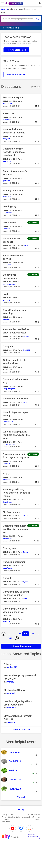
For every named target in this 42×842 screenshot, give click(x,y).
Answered (33, 222)
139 (32, 633)
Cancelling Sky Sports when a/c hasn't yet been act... (15, 612)
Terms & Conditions (33, 815)
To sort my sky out (13, 97)
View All (21, 797)
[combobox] (19, 19)
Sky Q (6, 473)
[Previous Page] (3, 633)
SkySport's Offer (13, 690)
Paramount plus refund (15, 398)
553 (10, 638)
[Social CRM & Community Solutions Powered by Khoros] (34, 836)
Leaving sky (9, 206)
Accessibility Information (31, 817)
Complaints (6, 819)
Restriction (9, 113)
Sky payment (10, 548)
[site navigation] (2, 3)
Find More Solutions (21, 729)
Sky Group (6, 822)
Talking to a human (13, 190)
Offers (7, 664)
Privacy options (7, 815)
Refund (7, 578)
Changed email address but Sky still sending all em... (16, 529)
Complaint (8, 346)
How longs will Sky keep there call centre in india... (16, 492)
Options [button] (33, 87)
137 (19, 633)
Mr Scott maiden (12, 512)
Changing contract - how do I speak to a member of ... (14, 152)
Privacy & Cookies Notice (11, 817)
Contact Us (36, 819)
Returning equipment (14, 562)
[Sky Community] (14, 3)
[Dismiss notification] (39, 11)
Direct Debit (9, 222)
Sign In (39, 4)
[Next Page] (16, 638)
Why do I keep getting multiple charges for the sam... (16, 435)
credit (6, 294)
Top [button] (22, 810)
